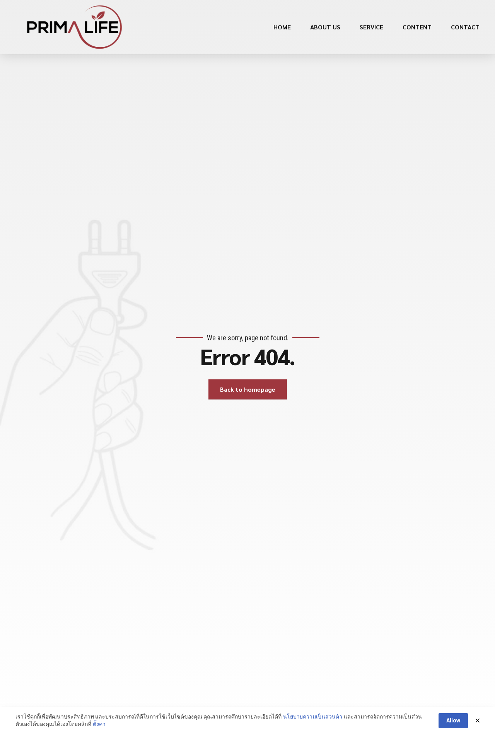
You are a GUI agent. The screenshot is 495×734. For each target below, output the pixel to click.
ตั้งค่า (99, 724)
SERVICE (371, 27)
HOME (282, 27)
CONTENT (417, 27)
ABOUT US (325, 27)
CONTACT (465, 27)
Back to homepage (247, 389)
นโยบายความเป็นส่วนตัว (312, 717)
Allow (453, 720)
